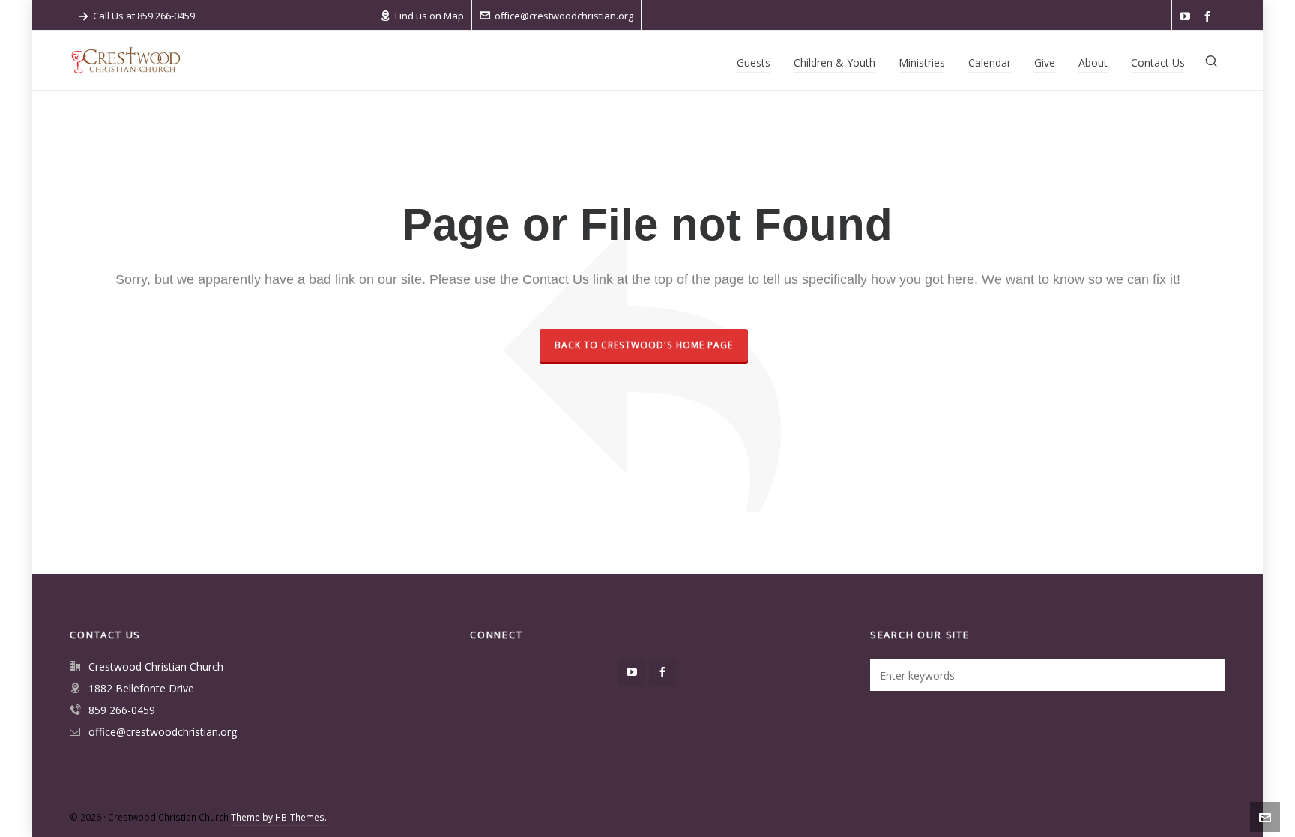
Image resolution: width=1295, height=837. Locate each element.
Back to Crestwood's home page (644, 345)
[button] (1206, 675)
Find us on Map (429, 15)
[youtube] (1187, 16)
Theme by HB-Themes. (279, 817)
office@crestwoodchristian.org (564, 15)
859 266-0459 (121, 710)
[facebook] (1209, 16)
